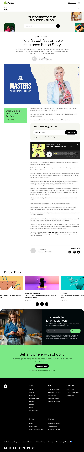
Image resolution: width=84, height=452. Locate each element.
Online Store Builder (54, 423)
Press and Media (34, 398)
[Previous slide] (37, 304)
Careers (31, 392)
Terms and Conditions (59, 338)
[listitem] (42, 288)
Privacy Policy (73, 338)
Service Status (33, 410)
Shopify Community (54, 401)
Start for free (72, 3)
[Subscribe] (58, 26)
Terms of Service (27, 442)
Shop (31, 423)
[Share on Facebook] (69, 252)
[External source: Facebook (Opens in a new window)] (5, 448)
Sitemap (50, 442)
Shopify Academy (53, 398)
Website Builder (52, 426)
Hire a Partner (52, 395)
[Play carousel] (42, 304)
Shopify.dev (70, 389)
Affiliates (31, 404)
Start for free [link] (71, 132)
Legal (31, 407)
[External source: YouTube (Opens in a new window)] (14, 448)
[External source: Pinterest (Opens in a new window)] (33, 448)
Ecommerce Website (54, 429)
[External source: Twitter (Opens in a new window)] (10, 448)
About (31, 389)
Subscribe (75, 331)
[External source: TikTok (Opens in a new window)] (23, 448)
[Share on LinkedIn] (78, 252)
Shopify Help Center (54, 392)
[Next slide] (46, 304)
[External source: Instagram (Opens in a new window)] (19, 448)
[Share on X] (74, 252)
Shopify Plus (33, 426)
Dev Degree (70, 395)
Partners (32, 401)
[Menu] (79, 3)
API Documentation (73, 392)
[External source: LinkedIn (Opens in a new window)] (28, 448)
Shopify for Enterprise (36, 429)
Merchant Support (53, 389)
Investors (32, 395)
